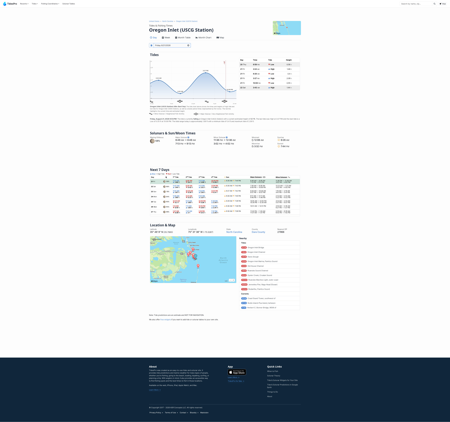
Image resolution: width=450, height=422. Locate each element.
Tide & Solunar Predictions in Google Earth (282, 386)
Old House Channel (253, 266)
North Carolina (167, 21)
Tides (34, 4)
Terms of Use (170, 412)
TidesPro (12, 3)
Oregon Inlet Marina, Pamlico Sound (259, 261)
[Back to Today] (188, 45)
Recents (23, 4)
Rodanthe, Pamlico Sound (256, 289)
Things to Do (272, 392)
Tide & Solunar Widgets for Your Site (282, 380)
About (269, 396)
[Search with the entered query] (434, 4)
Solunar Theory (273, 376)
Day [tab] (154, 37)
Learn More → (155, 390)
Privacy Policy (155, 412)
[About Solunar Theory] (188, 137)
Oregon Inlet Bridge (253, 247)
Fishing (49, 4)
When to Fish (272, 371)
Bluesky (193, 412)
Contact (183, 412)
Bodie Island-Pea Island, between (259, 303)
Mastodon (204, 412)
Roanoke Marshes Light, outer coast (260, 280)
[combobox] (416, 4)
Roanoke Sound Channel (255, 270)
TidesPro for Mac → (236, 381)
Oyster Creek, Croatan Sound (257, 275)
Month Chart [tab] (204, 37)
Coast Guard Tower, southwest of (258, 298)
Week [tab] (167, 37)
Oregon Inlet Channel (253, 252)
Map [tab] (221, 37)
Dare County (258, 232)
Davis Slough (250, 257)
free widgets (165, 319)
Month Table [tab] (183, 37)
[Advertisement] (225, 14)
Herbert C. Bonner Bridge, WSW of (259, 307)
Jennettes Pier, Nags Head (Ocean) (259, 284)
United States (154, 21)
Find (444, 4)
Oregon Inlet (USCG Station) (186, 21)
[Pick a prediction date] (151, 45)
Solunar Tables (68, 4)
